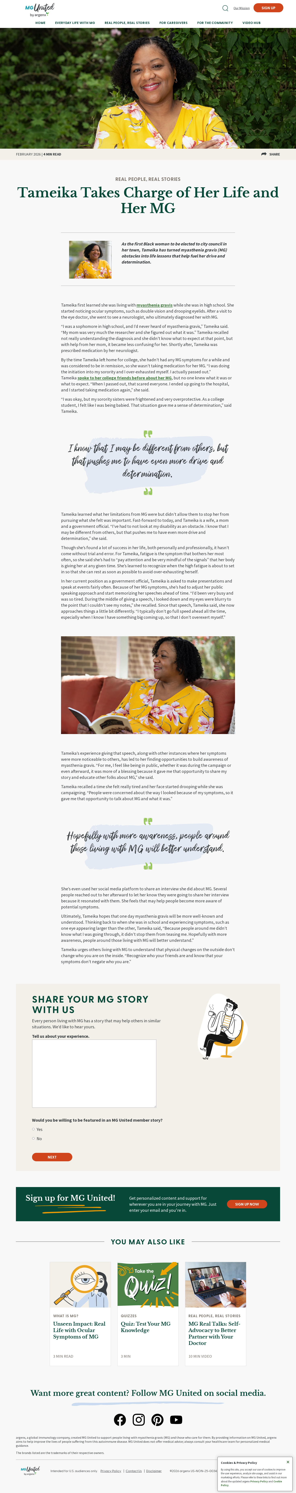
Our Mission (242, 8)
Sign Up (268, 8)
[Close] (288, 1462)
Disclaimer (154, 1471)
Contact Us (134, 1471)
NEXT (52, 1157)
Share (274, 154)
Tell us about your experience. (60, 1036)
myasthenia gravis (155, 305)
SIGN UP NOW (247, 1204)
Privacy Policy (110, 1471)
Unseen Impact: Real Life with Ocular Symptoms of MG (79, 1330)
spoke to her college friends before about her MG (125, 378)
